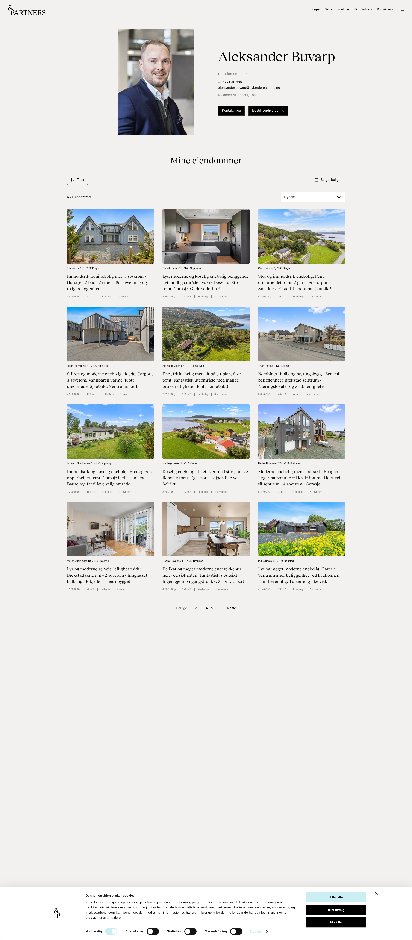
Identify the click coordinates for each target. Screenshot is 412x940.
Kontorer (343, 9)
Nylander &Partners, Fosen (238, 95)
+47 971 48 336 (230, 82)
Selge (328, 9)
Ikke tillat (336, 922)
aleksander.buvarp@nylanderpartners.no (249, 87)
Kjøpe (316, 9)
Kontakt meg (231, 110)
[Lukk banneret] (376, 893)
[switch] (153, 931)
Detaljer (256, 931)
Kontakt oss (385, 9)
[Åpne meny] (402, 9)
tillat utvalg (336, 910)
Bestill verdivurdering (268, 110)
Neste (231, 608)
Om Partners (363, 9)
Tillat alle (336, 897)
